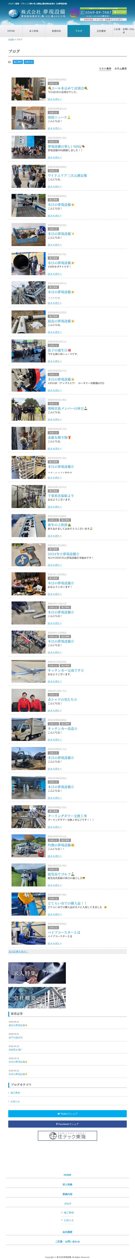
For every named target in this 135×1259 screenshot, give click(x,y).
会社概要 (67, 1232)
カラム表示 (120, 68)
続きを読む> (55, 99)
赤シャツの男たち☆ (62, 699)
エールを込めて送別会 (68, 88)
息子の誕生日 (58, 350)
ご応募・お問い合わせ (67, 1241)
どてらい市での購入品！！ (67, 903)
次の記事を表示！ (18, 951)
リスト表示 (105, 68)
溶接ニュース (57, 117)
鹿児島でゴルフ (59, 874)
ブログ (67, 1203)
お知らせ (29, 62)
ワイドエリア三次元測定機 (67, 175)
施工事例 (18, 62)
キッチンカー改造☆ (62, 729)
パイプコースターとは (64, 932)
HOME (11, 39)
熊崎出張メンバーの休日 (66, 408)
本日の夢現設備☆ (61, 467)
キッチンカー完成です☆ (66, 670)
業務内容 (67, 1194)
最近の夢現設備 (59, 321)
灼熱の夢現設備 (59, 845)
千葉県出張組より (61, 496)
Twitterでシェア (69, 1113)
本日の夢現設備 (59, 205)
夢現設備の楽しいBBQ (64, 146)
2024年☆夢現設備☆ (63, 554)
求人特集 (67, 1184)
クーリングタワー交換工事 (67, 816)
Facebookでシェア (68, 1124)
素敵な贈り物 (58, 437)
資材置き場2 (15, 1048)
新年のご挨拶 (58, 525)
